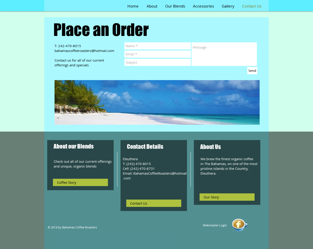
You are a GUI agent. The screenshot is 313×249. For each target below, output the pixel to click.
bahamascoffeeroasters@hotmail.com (84, 50)
